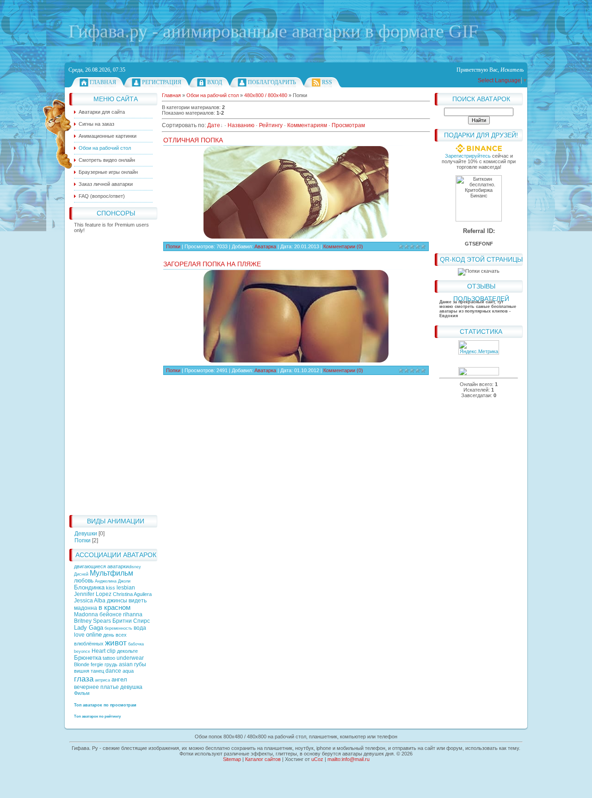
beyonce (82, 651)
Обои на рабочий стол (212, 95)
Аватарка (265, 246)
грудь (111, 664)
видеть (138, 600)
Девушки (85, 533)
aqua (128, 671)
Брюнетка (87, 657)
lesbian (126, 587)
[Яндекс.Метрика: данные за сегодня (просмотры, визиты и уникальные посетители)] (478, 347)
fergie (97, 664)
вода (140, 628)
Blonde (81, 664)
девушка (131, 687)
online (94, 634)
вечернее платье (96, 687)
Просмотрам (348, 125)
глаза (83, 678)
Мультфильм (111, 573)
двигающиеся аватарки (101, 566)
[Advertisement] (113, 371)
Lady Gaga (88, 627)
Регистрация (161, 82)
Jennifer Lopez (92, 594)
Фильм (82, 693)
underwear (130, 658)
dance (113, 671)
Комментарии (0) (343, 246)
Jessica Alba (89, 600)
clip (111, 651)
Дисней (81, 574)
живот (116, 642)
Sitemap (232, 759)
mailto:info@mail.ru (348, 759)
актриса (102, 680)
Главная (103, 82)
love (79, 635)
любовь (83, 580)
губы (140, 664)
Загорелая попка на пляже (212, 264)
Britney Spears (92, 621)
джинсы (117, 600)
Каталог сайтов (263, 759)
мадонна (85, 608)
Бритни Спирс (131, 621)
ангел (119, 679)
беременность (118, 628)
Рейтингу (271, 125)
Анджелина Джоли (112, 581)
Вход (214, 82)
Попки (82, 540)
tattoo (109, 658)
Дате (213, 125)
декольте (127, 651)
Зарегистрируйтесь (468, 156)
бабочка (136, 644)
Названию (241, 125)
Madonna (86, 614)
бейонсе (110, 614)
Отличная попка (193, 140)
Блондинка (89, 587)
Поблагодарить (272, 82)
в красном (114, 607)
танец (97, 671)
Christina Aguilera (132, 594)
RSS (327, 82)
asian (126, 664)
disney (135, 567)
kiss (110, 587)
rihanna (132, 614)
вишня (81, 671)
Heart (98, 651)
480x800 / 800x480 (265, 95)
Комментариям (307, 125)
